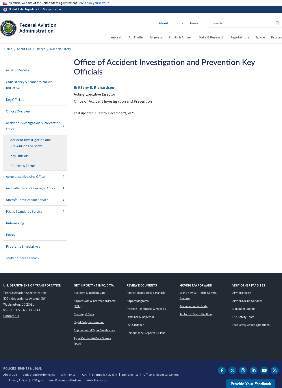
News (194, 23)
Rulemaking (15, 223)
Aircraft (116, 37)
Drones (276, 37)
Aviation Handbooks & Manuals (146, 309)
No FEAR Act (130, 374)
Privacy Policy (18, 380)
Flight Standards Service (24, 211)
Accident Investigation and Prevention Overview (30, 143)
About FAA (24, 49)
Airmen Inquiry (241, 293)
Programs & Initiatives (23, 246)
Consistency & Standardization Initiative (29, 85)
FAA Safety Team (243, 317)
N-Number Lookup (244, 309)
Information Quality (104, 374)
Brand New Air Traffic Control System (198, 295)
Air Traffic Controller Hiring (196, 314)
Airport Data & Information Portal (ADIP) (95, 303)
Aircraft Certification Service (27, 200)
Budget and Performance (39, 374)
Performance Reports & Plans (146, 333)
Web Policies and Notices (65, 380)
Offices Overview (18, 111)
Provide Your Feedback (251, 383)
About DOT (10, 374)
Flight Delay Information (89, 322)
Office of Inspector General (161, 374)
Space (260, 37)
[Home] (28, 29)
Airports (156, 37)
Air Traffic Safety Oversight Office (31, 188)
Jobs (179, 23)
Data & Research (211, 37)
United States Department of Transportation (35, 9)
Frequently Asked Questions (250, 325)
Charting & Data (84, 314)
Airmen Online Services (247, 301)
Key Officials (15, 99)
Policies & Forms (22, 165)
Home (8, 49)
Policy (10, 234)
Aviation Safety (60, 49)
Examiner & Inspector (140, 317)
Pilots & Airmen (181, 37)
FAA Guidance (135, 325)
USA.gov (37, 380)
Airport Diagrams (137, 301)
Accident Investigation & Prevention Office (33, 126)
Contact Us (11, 316)
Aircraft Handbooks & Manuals (146, 293)
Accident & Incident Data (90, 293)
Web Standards (97, 380)
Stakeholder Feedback (22, 258)
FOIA (84, 374)
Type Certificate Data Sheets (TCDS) (92, 341)
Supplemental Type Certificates (94, 330)
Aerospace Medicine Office (25, 176)
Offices (40, 49)
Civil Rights (68, 374)
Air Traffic (136, 37)
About (164, 23)
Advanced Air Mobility (194, 306)
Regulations (239, 37)
